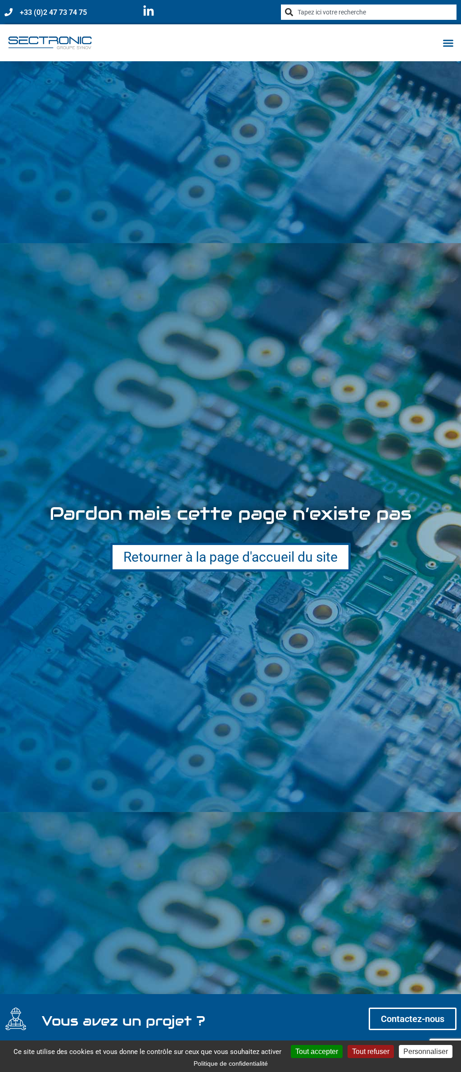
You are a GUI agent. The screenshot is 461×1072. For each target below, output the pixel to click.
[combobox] (368, 12)
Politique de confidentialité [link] (231, 1063)
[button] (448, 42)
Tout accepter (316, 1051)
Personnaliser (425, 1051)
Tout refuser (370, 1051)
